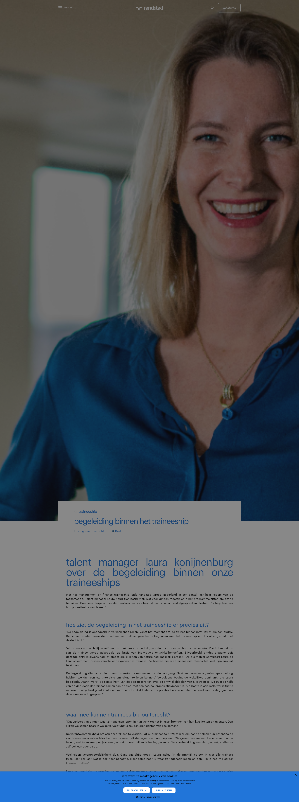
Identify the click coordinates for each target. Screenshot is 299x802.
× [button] (295, 775)
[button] (149, 797)
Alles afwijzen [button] (164, 790)
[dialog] (149, 786)
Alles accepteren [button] (136, 790)
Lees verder (185, 784)
